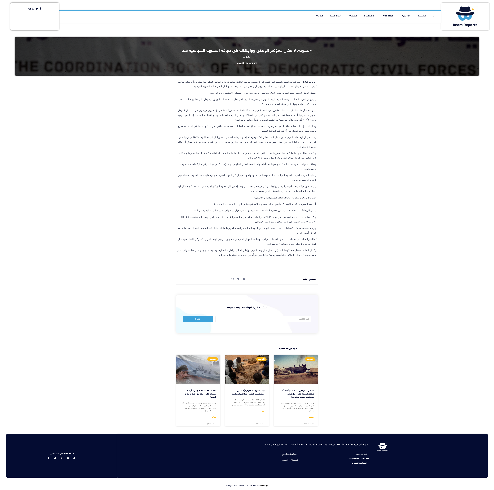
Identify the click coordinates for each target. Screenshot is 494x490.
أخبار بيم (407, 16)
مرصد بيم (389, 16)
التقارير (354, 16)
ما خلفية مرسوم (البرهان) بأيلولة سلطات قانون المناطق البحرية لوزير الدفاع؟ (200, 394)
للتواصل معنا (362, 454)
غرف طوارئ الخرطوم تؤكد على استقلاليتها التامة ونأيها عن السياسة (248, 392)
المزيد (320, 16)
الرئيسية (422, 16)
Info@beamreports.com (359, 458)
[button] (433, 17)
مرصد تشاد (369, 16)
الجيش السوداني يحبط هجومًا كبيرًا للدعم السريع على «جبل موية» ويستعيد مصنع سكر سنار (298, 394)
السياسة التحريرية (359, 463)
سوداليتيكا (335, 16)
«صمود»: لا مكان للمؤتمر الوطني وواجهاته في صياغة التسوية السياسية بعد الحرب (247, 53)
